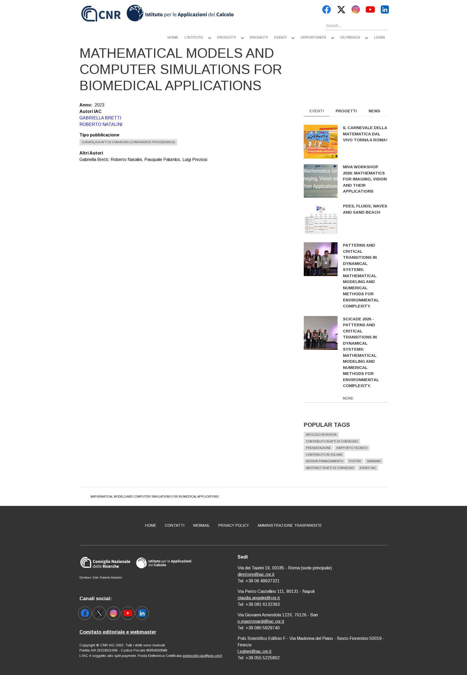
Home (173, 37)
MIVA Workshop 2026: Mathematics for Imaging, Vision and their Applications (365, 178)
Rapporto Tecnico (351, 447)
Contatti (174, 525)
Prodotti (226, 37)
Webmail (201, 525)
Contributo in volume (324, 454)
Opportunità (313, 37)
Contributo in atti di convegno (332, 441)
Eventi (280, 37)
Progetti (259, 37)
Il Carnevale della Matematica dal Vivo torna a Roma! (365, 133)
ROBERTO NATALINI (100, 124)
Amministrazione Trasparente (290, 525)
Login (379, 37)
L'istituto (194, 37)
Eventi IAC (368, 467)
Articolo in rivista (321, 434)
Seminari (374, 461)
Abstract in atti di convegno (330, 467)
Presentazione (318, 447)
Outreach (350, 37)
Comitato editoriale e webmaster (117, 632)
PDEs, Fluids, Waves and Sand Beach (365, 209)
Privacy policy (233, 525)
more (348, 398)
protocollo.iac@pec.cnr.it (202, 656)
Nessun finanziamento (324, 461)
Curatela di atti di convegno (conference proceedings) (128, 142)
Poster (355, 461)
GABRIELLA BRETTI (100, 118)
